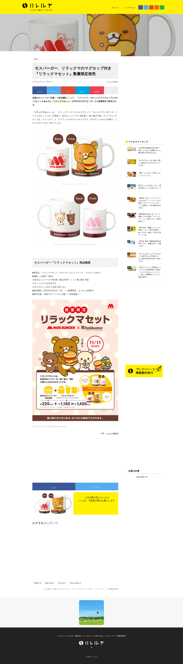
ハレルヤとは (130, 8)
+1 (68, 92)
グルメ (36, 59)
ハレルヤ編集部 (112, 82)
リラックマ (62, 583)
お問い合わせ (98, 636)
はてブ (82, 92)
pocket (96, 92)
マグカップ (37, 583)
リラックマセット (76, 583)
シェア (39, 92)
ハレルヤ (60, 636)
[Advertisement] (52, 457)
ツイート (53, 92)
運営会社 (78, 636)
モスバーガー (49, 583)
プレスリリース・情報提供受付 (115, 636)
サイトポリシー (87, 636)
